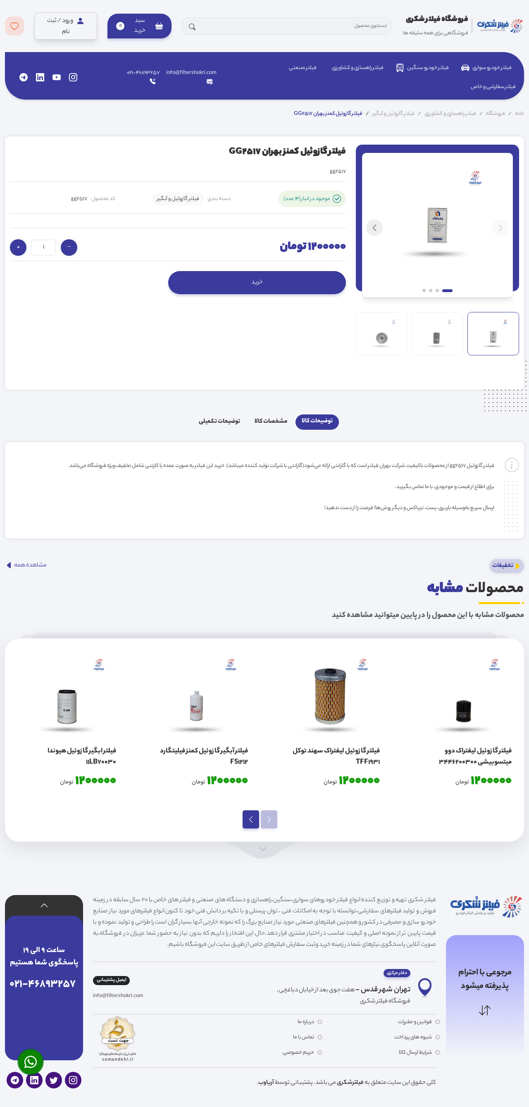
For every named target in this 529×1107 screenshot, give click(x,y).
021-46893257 (143, 73)
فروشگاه (495, 114)
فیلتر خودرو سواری (492, 68)
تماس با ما (303, 1037)
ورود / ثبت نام (60, 26)
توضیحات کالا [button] (317, 421)
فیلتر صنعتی (303, 68)
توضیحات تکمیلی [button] (219, 422)
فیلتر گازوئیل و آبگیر (393, 114)
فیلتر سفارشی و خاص (493, 87)
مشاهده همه (30, 566)
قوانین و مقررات (414, 1022)
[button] (139, 26)
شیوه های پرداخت (412, 1037)
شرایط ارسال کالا (415, 1052)
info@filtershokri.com (191, 73)
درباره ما (306, 1022)
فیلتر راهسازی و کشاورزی (358, 68)
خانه (519, 114)
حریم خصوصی (298, 1052)
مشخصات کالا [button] (271, 422)
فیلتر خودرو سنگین (428, 68)
